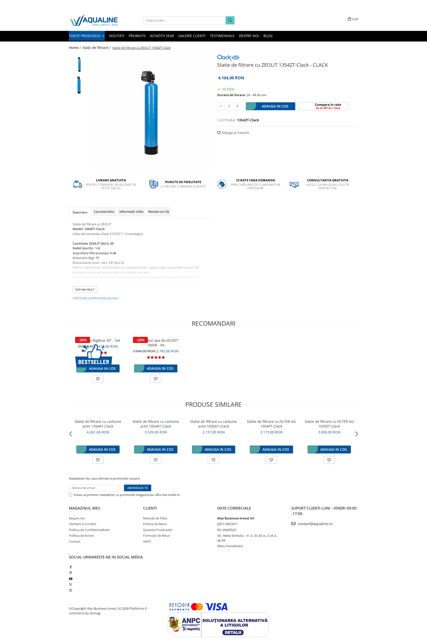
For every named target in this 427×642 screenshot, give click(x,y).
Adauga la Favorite (235, 132)
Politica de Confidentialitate (201, 494)
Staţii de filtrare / (97, 47)
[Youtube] (70, 579)
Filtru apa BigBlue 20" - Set (98, 340)
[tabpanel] (151, 112)
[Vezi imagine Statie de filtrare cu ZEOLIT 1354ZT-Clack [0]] (79, 64)
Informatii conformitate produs (96, 298)
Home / (75, 47)
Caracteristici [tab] (104, 211)
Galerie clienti (192, 35)
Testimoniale (222, 35)
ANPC (147, 541)
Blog (268, 35)
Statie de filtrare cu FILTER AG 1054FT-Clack (271, 423)
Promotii (137, 35)
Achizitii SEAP (162, 35)
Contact (75, 541)
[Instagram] (70, 590)
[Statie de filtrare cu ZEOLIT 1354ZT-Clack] (151, 112)
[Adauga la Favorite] (98, 379)
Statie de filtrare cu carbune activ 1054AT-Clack (155, 423)
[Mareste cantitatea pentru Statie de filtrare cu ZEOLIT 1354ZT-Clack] (237, 106)
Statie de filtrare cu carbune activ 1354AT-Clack (98, 423)
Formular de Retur (156, 535)
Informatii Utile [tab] (131, 211)
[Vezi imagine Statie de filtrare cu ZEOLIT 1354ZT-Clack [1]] (79, 85)
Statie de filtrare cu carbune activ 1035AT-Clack (213, 423)
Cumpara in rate (328, 106)
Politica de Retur (155, 524)
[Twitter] (70, 584)
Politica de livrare (81, 535)
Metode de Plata (155, 518)
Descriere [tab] (80, 212)
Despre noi (249, 35)
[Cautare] (230, 20)
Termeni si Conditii (82, 524)
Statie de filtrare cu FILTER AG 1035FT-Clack (329, 423)
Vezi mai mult (85, 289)
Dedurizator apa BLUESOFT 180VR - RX (155, 342)
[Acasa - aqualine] (93, 20)
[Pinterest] (70, 573)
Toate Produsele (85, 35)
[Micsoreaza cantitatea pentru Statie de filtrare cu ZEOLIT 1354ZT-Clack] (221, 106)
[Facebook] (70, 567)
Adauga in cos (275, 106)
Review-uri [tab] (158, 211)
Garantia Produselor (158, 530)
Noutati (116, 35)
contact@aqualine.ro (315, 523)
